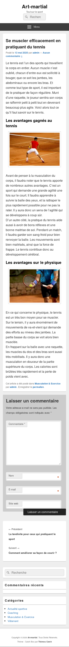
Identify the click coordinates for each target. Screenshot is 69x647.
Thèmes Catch (45, 641)
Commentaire (17, 424)
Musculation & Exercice (48, 383)
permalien (38, 387)
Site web (13, 503)
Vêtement (13, 621)
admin (36, 52)
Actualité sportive (17, 609)
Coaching (13, 613)
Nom (11, 475)
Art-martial (34, 6)
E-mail (12, 489)
